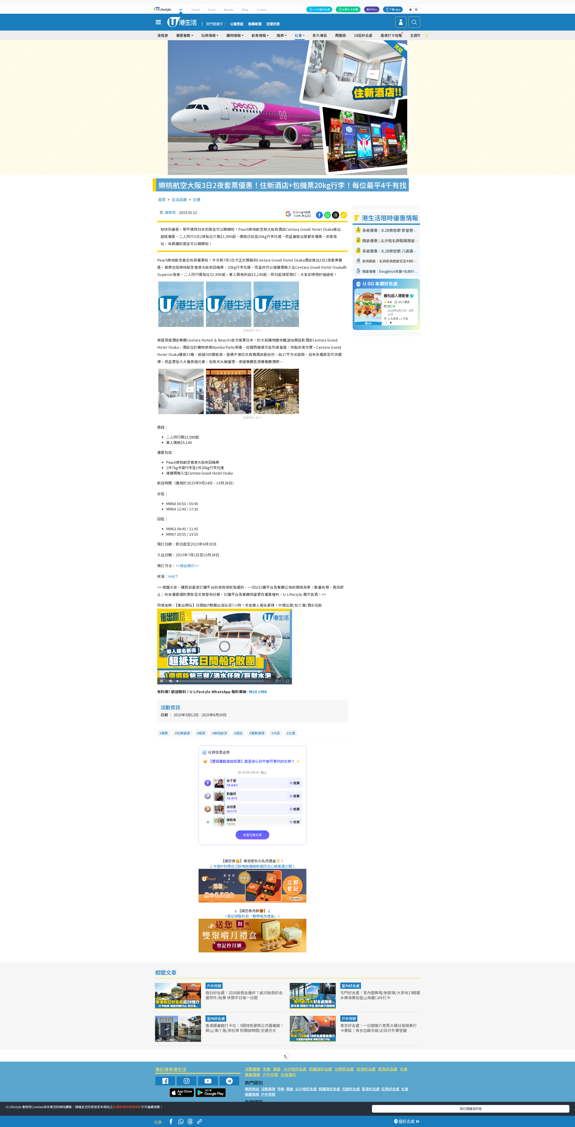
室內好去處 (351, 985)
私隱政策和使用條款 (127, 1107)
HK (181, 9)
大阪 (276, 733)
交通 (196, 199)
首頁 (162, 199)
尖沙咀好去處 (294, 1069)
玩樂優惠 (183, 733)
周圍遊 (340, 35)
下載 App (394, 9)
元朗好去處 (344, 1069)
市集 (266, 1069)
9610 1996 (258, 691)
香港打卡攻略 (391, 35)
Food (211, 9)
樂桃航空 (220, 733)
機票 (202, 733)
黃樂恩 (170, 212)
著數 (164, 733)
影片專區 (320, 35)
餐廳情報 (252, 1074)
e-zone (262, 9)
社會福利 (288, 1074)
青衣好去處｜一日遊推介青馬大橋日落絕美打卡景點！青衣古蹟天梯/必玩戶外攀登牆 (378, 1028)
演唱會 (162, 35)
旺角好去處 (387, 1069)
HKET (173, 576)
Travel (195, 9)
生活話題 (179, 199)
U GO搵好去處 (321, 9)
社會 (404, 1069)
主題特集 (417, 35)
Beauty (228, 9)
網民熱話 (252, 1089)
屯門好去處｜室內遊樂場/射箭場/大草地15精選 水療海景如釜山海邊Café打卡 (380, 995)
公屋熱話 (236, 24)
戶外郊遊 (214, 985)
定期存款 (273, 24)
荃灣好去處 (366, 1069)
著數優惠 (258, 733)
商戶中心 (371, 9)
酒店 (239, 733)
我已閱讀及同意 (471, 1108)
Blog (245, 9)
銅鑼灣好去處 (320, 1069)
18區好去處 (363, 35)
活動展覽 (252, 1069)
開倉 (277, 1069)
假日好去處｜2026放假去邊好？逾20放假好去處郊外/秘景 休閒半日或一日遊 (244, 995)
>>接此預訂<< (187, 565)
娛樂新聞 (255, 24)
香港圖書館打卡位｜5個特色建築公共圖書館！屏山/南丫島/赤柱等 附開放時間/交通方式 (245, 1028)
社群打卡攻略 (350, 9)
